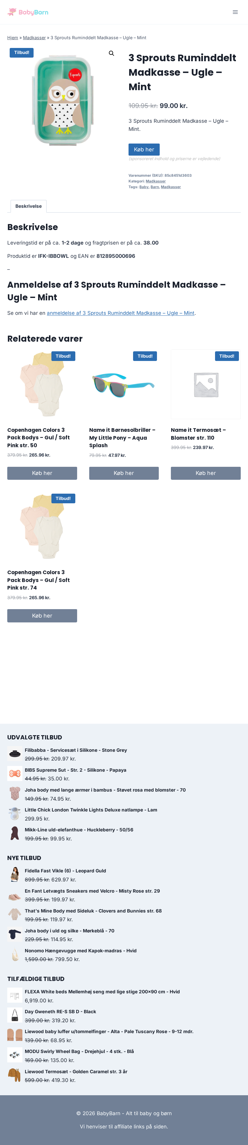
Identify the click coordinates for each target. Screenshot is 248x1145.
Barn (155, 187)
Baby (143, 187)
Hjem (12, 37)
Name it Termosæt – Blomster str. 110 (198, 433)
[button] (111, 53)
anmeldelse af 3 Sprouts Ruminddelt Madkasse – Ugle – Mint (120, 313)
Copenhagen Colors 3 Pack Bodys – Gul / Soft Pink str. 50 (38, 437)
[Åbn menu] (235, 12)
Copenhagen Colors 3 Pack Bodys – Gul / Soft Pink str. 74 (38, 580)
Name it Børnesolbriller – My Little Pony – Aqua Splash (122, 437)
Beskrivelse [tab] (28, 206)
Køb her (144, 149)
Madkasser (34, 37)
